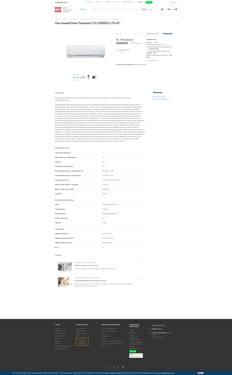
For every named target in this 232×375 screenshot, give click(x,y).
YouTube (118, 367)
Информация (132, 333)
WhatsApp (123, 367)
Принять (200, 373)
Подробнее (121, 51)
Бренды (103, 333)
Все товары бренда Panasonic (160, 99)
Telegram (114, 367)
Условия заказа (82, 325)
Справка (103, 338)
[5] (141, 34)
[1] (135, 34)
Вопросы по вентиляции (108, 331)
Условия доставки (81, 328)
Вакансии (57, 338)
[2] (137, 34)
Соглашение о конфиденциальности (111, 341)
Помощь (131, 335)
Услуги (57, 325)
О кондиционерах (106, 336)
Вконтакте (109, 367)
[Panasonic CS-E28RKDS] (85, 51)
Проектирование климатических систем (90, 281)
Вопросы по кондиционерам (109, 328)
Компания (132, 330)
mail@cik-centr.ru (156, 329)
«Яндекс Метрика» (116, 373)
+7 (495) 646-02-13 (61, 2)
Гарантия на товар (81, 331)
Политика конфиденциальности (164, 373)
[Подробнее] (141, 264)
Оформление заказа (81, 333)
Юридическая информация (62, 346)
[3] (138, 34)
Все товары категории (158, 97)
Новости (57, 341)
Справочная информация (110, 325)
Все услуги (58, 328)
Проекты (57, 343)
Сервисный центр (60, 331)
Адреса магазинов (60, 333)
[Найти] (151, 9)
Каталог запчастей (60, 349)
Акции (77, 336)
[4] (140, 34)
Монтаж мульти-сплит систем (86, 265)
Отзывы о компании (60, 336)
